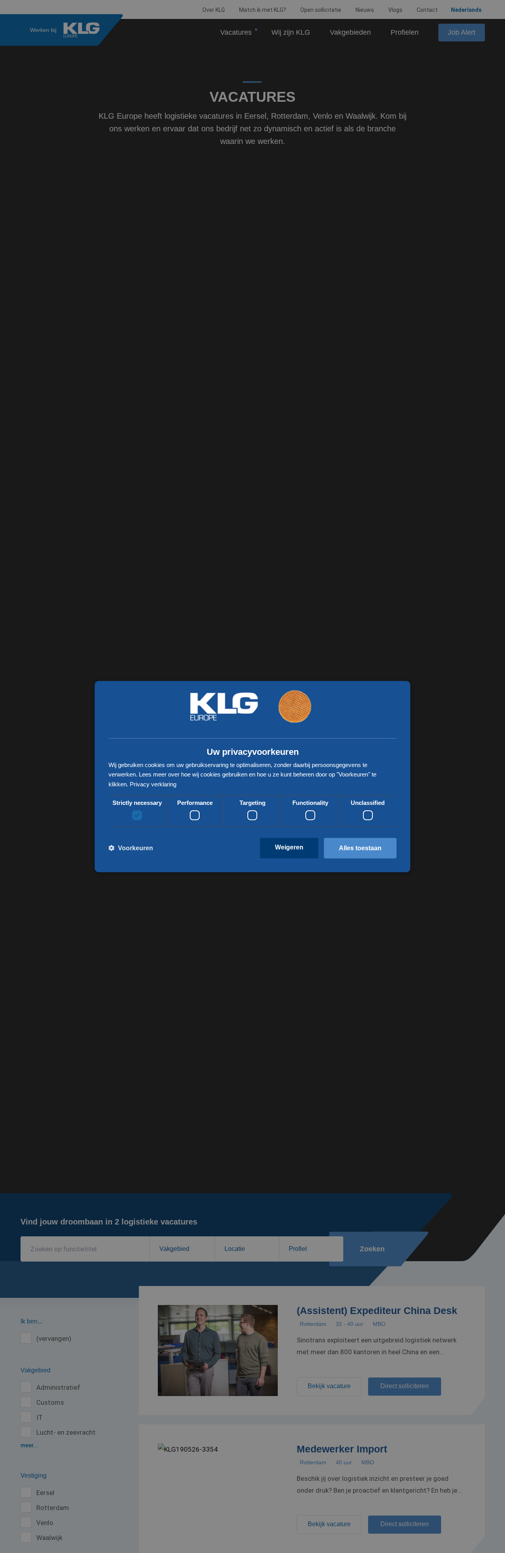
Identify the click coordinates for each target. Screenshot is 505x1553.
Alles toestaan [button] (360, 848)
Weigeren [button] (289, 847)
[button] (130, 848)
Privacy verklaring (153, 784)
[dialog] (252, 776)
